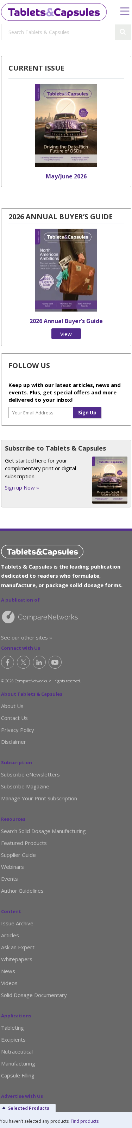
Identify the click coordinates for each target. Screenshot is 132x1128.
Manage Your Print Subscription (39, 798)
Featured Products (24, 842)
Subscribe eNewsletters (30, 774)
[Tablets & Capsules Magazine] (54, 12)
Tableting (12, 1027)
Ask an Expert (17, 947)
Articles (10, 935)
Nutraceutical (17, 1051)
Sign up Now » (22, 487)
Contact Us (14, 717)
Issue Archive (17, 923)
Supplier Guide (18, 854)
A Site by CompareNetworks (62, 616)
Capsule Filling (17, 1075)
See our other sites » (26, 637)
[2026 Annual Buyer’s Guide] (66, 309)
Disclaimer (13, 741)
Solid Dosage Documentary (34, 994)
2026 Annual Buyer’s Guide (66, 321)
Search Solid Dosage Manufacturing (43, 830)
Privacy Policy (17, 729)
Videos (9, 982)
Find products (85, 1121)
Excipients (13, 1039)
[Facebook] (7, 662)
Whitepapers (16, 959)
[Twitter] (23, 662)
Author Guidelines (22, 890)
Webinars (12, 866)
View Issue (66, 334)
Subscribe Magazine (25, 786)
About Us (12, 705)
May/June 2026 (66, 176)
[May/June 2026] (66, 165)
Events (9, 878)
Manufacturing (18, 1063)
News (8, 971)
